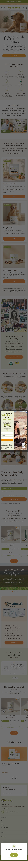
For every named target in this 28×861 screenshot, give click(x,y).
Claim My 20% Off (7, 439)
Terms (11, 448)
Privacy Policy (7, 448)
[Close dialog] (26, 411)
